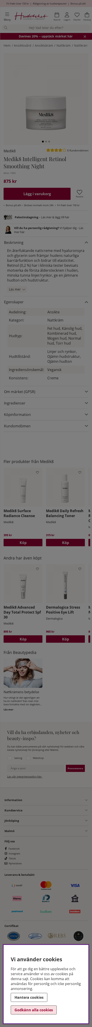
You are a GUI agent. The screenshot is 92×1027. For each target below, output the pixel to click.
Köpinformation (17, 414)
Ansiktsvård (22, 45)
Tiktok (12, 858)
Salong (18, 758)
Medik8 (10, 151)
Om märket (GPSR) (19, 391)
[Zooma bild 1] (46, 95)
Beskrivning (13, 242)
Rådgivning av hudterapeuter (50, 3)
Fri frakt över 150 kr (17, 3)
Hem (7, 45)
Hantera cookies (29, 997)
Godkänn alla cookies (34, 1009)
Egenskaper (14, 301)
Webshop (38, 758)
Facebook (14, 848)
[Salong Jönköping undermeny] (53, 820)
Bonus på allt (78, 3)
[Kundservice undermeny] (55, 810)
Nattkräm (63, 45)
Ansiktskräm (44, 45)
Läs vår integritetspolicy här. (24, 776)
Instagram (14, 853)
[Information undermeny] (55, 800)
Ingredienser (14, 403)
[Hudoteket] (31, 16)
